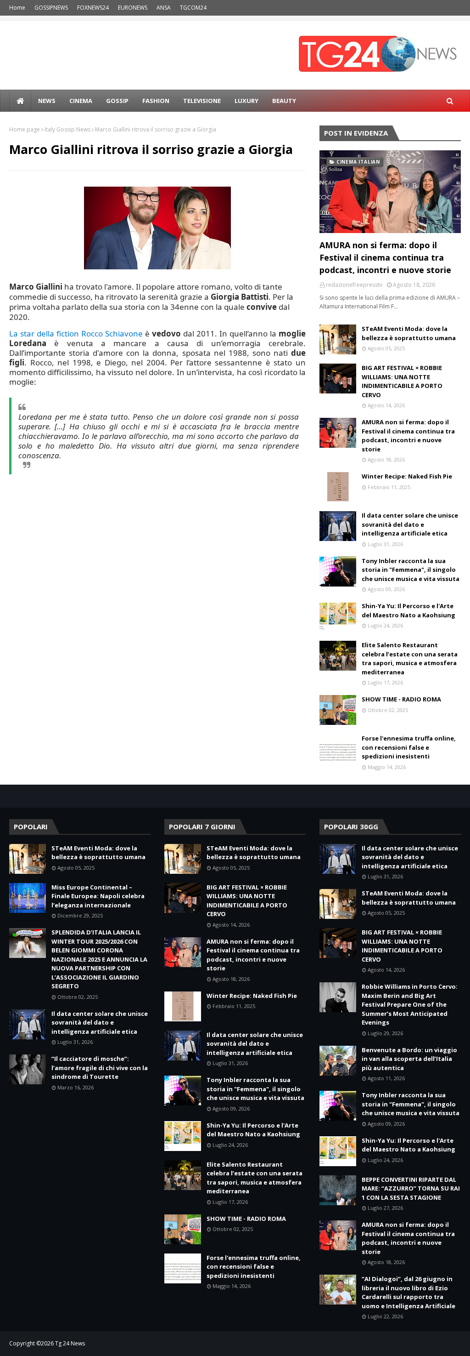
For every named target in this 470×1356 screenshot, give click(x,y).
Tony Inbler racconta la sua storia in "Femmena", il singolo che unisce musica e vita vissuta (410, 570)
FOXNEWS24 (93, 7)
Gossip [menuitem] (117, 101)
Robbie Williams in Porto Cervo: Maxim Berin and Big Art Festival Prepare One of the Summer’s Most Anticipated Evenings (410, 1004)
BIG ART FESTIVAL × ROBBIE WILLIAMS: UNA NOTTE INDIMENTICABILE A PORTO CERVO (402, 381)
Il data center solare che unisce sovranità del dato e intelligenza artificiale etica (410, 524)
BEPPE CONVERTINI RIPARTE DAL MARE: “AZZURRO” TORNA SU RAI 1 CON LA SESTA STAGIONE (411, 1188)
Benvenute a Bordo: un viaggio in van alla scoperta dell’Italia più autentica (409, 1059)
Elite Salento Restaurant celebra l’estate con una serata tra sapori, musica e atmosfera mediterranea (410, 658)
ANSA (164, 7)
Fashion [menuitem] (155, 101)
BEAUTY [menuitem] (284, 101)
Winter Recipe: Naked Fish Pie (407, 476)
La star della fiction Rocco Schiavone (76, 333)
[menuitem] (20, 101)
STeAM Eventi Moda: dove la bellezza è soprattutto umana (409, 333)
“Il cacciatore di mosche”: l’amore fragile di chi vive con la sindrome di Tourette (99, 1067)
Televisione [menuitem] (202, 101)
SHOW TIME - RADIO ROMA (401, 699)
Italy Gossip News (67, 129)
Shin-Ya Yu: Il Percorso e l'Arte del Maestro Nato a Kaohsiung (408, 610)
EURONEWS (132, 7)
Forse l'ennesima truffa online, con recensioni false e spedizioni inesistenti (409, 747)
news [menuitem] (47, 101)
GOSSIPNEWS (51, 7)
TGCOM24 (193, 7)
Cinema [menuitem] (80, 101)
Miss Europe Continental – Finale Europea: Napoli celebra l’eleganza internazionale (98, 896)
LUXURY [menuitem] (246, 101)
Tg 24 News (70, 1343)
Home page (24, 129)
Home (17, 7)
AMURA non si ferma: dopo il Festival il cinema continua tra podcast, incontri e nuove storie (385, 257)
